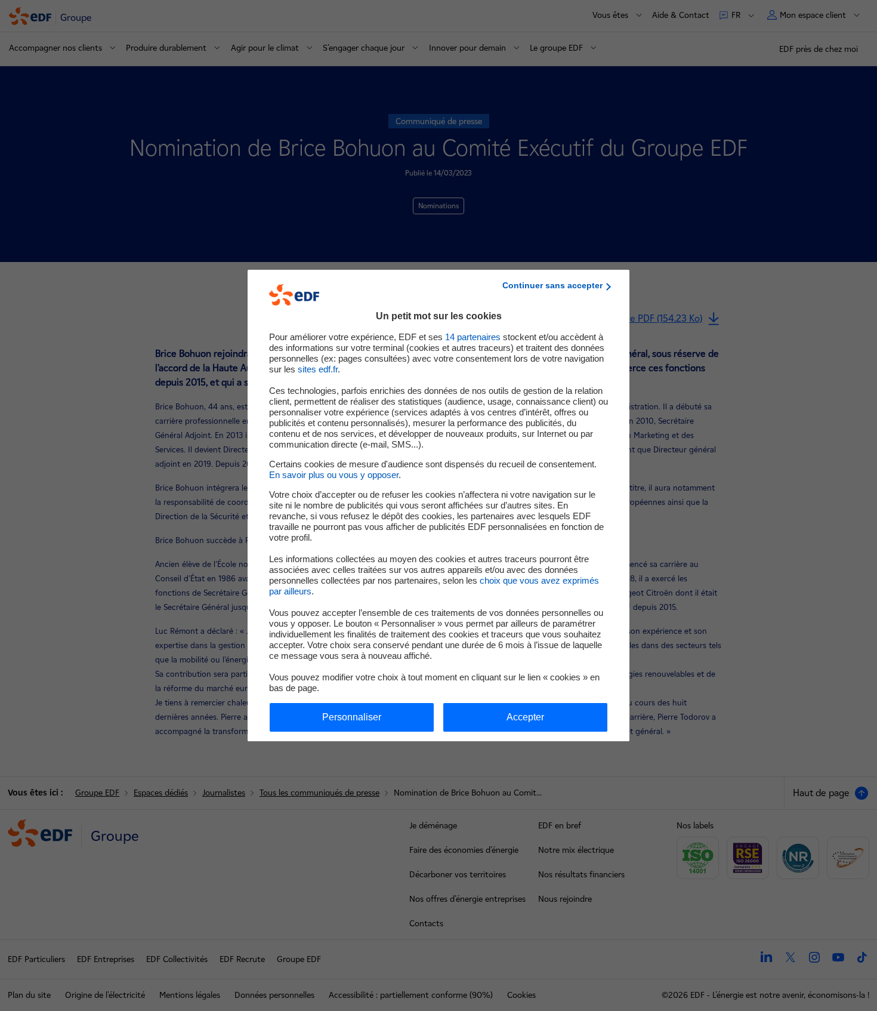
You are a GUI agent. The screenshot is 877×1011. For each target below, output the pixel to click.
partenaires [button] (473, 337)
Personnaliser (351, 717)
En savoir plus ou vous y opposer (334, 475)
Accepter (525, 717)
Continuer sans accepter (552, 285)
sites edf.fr (318, 369)
